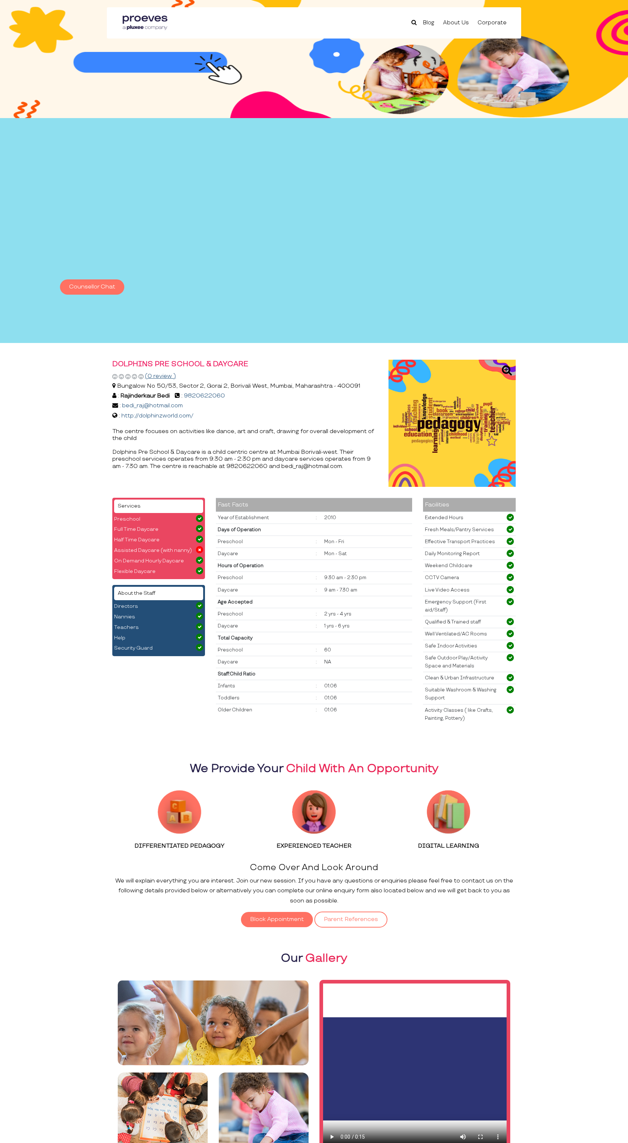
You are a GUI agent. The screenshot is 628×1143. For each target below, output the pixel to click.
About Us (456, 22)
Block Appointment (277, 919)
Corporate (492, 22)
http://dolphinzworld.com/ (157, 415)
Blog (428, 22)
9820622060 (204, 395)
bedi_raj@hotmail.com (152, 405)
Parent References (351, 919)
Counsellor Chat (92, 286)
